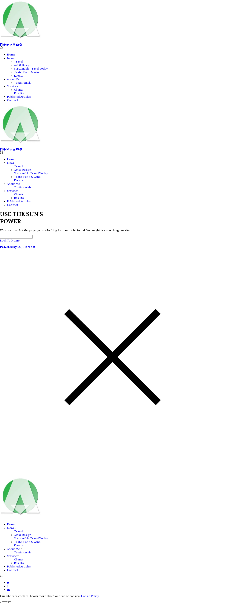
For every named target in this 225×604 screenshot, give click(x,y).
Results (19, 93)
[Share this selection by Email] (8, 589)
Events (18, 75)
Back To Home (10, 240)
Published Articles (19, 96)
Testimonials (22, 82)
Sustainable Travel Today (31, 68)
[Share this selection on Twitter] (8, 582)
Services (12, 86)
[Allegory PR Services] (21, 41)
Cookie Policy (90, 596)
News (11, 58)
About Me (13, 79)
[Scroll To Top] (1, 576)
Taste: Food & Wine (27, 72)
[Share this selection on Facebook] (8, 586)
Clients (18, 89)
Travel (18, 61)
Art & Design (22, 65)
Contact (12, 100)
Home (11, 54)
